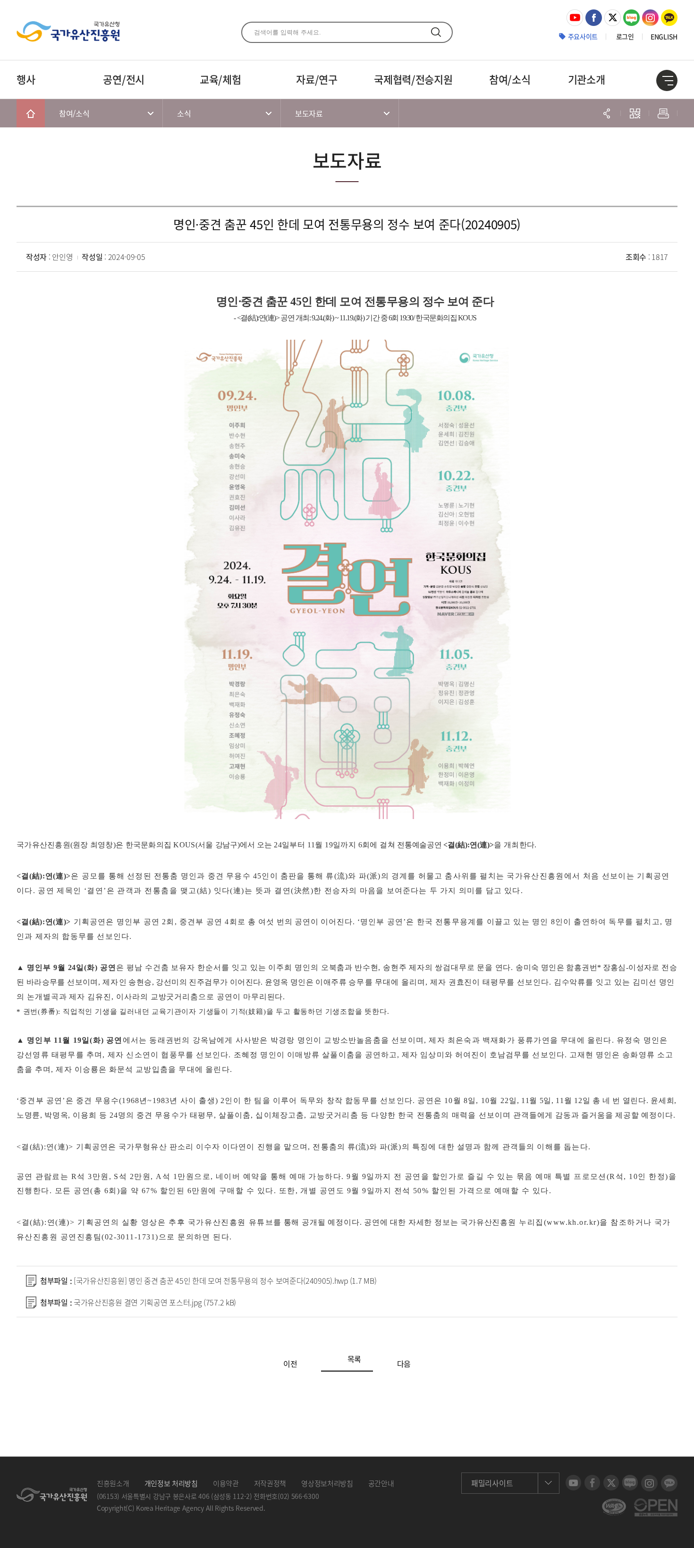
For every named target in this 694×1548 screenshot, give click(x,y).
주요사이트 (583, 36)
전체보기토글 (667, 80)
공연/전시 (123, 79)
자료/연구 (317, 79)
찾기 (436, 32)
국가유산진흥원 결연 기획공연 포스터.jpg (155, 1302)
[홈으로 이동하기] (31, 113)
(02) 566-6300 (298, 1496)
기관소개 (586, 79)
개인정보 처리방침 (171, 1483)
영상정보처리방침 (327, 1483)
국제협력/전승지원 (413, 79)
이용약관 (226, 1483)
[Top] (680, 1534)
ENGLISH (664, 36)
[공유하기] (606, 113)
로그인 (625, 36)
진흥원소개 (113, 1483)
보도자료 (309, 113)
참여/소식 (510, 79)
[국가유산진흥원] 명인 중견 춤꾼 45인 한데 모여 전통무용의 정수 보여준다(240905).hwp (225, 1280)
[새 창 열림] (575, 14)
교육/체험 (220, 79)
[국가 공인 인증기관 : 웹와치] (614, 1503)
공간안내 (381, 1483)
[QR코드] (635, 113)
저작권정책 (270, 1483)
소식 (184, 113)
